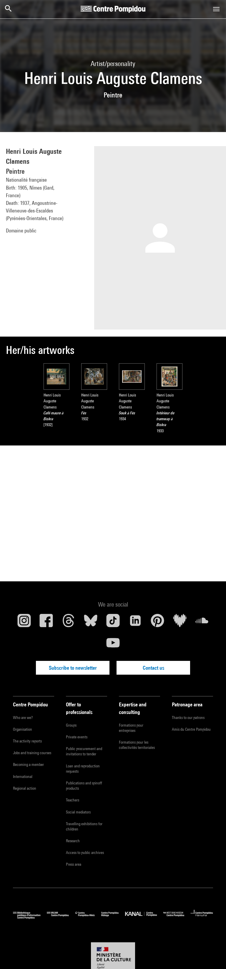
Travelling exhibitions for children (84, 826)
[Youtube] (113, 645)
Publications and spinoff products (84, 786)
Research (73, 840)
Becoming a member (28, 764)
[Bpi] (30, 917)
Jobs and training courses (32, 752)
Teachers (72, 800)
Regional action (24, 788)
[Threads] (68, 623)
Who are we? (23, 717)
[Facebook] (46, 623)
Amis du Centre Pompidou (191, 729)
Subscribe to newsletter (73, 668)
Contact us (153, 668)
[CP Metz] (88, 917)
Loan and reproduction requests (83, 769)
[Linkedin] (135, 623)
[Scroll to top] (212, 955)
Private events (76, 737)
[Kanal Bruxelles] (144, 917)
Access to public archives (85, 852)
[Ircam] (61, 917)
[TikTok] (113, 623)
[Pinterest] (157, 623)
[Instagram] (24, 623)
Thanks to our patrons (188, 717)
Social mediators (78, 812)
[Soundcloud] (202, 623)
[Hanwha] (202, 917)
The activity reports (27, 741)
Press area (73, 864)
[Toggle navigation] (216, 9)
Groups (71, 725)
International (22, 776)
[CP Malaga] (113, 917)
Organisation (22, 729)
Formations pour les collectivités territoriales (137, 745)
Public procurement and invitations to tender (84, 751)
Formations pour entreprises (131, 728)
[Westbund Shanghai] (177, 917)
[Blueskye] (91, 623)
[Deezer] (180, 623)
